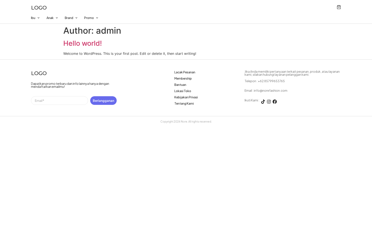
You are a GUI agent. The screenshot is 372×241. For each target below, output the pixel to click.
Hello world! (82, 43)
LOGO (39, 8)
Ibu (33, 18)
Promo (89, 18)
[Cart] (339, 7)
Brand (69, 18)
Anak (50, 18)
